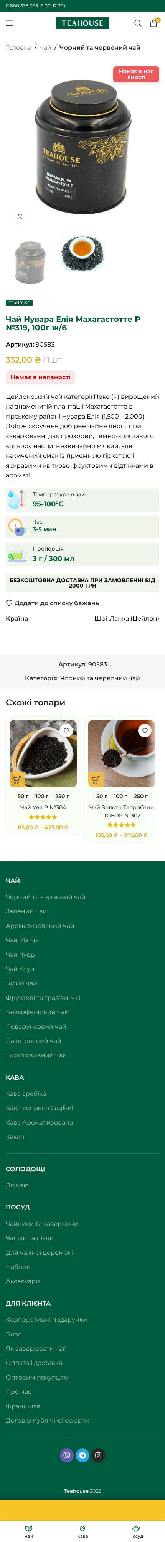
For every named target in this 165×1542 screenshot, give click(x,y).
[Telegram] (82, 1386)
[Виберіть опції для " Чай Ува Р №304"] (17, 1152)
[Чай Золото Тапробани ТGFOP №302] (121, 1126)
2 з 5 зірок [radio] (66, 797)
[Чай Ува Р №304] (43, 1126)
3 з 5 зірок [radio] (73, 797)
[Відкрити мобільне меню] (9, 23)
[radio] (23, 1169)
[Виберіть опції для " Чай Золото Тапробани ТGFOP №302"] (96, 1152)
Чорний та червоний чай (99, 47)
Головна (18, 47)
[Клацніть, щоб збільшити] (20, 217)
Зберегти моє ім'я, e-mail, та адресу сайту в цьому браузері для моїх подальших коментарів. (78, 979)
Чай (45, 47)
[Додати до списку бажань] (66, 1103)
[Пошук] (138, 23)
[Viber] (67, 1386)
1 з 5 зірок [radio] (60, 797)
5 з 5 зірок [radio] (86, 797)
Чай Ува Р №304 (43, 1180)
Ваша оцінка (27, 797)
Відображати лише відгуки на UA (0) (63, 728)
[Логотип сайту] (82, 22)
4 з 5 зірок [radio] (79, 797)
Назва (17, 901)
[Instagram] (98, 1386)
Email (16, 934)
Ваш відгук (25, 810)
